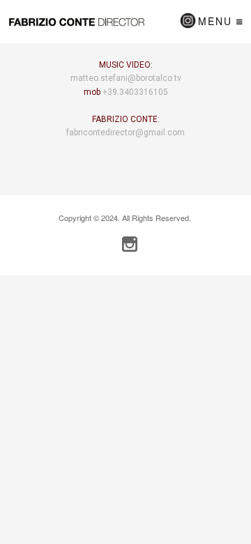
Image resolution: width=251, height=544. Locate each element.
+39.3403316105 (135, 92)
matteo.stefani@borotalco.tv (125, 78)
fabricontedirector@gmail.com (125, 132)
